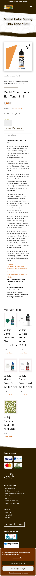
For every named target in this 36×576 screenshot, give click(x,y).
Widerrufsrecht (10, 488)
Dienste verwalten (17, 558)
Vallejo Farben (12, 81)
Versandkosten (17, 108)
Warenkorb (8, 515)
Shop (5, 81)
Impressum (25, 573)
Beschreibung (11, 135)
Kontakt (7, 496)
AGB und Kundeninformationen (15, 493)
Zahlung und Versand (12, 491)
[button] (29, 45)
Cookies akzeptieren (18, 563)
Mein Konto (8, 512)
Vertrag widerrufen (14, 524)
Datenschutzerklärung (15, 573)
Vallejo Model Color (22, 81)
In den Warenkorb (14, 128)
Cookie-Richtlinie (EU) (12, 503)
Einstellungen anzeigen (18, 569)
